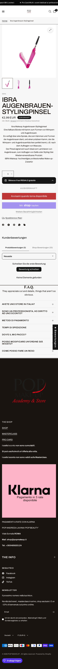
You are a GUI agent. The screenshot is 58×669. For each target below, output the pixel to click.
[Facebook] (3, 224)
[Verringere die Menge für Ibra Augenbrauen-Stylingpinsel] (4, 174)
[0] (54, 11)
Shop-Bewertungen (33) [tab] (42, 248)
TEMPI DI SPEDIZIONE (14, 327)
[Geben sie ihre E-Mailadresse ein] (53, 612)
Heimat (4, 21)
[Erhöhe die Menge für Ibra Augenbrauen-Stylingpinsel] (12, 174)
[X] (9, 224)
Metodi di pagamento (15, 320)
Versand (13, 121)
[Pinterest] (14, 224)
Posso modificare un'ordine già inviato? (22, 343)
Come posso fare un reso (18, 351)
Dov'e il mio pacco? (14, 334)
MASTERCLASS (9, 434)
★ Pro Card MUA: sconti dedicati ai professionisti (37, 3)
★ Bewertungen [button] (55, 337)
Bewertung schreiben (29, 269)
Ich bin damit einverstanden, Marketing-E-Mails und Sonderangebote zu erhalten (25, 619)
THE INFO (9, 557)
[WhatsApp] (19, 224)
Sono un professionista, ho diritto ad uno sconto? (24, 312)
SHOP (5, 428)
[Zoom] (50, 29)
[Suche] (50, 11)
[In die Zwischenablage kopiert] (25, 224)
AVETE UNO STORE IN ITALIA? (18, 304)
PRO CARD (7, 440)
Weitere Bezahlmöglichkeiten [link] (29, 212)
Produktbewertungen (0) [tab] (15, 248)
